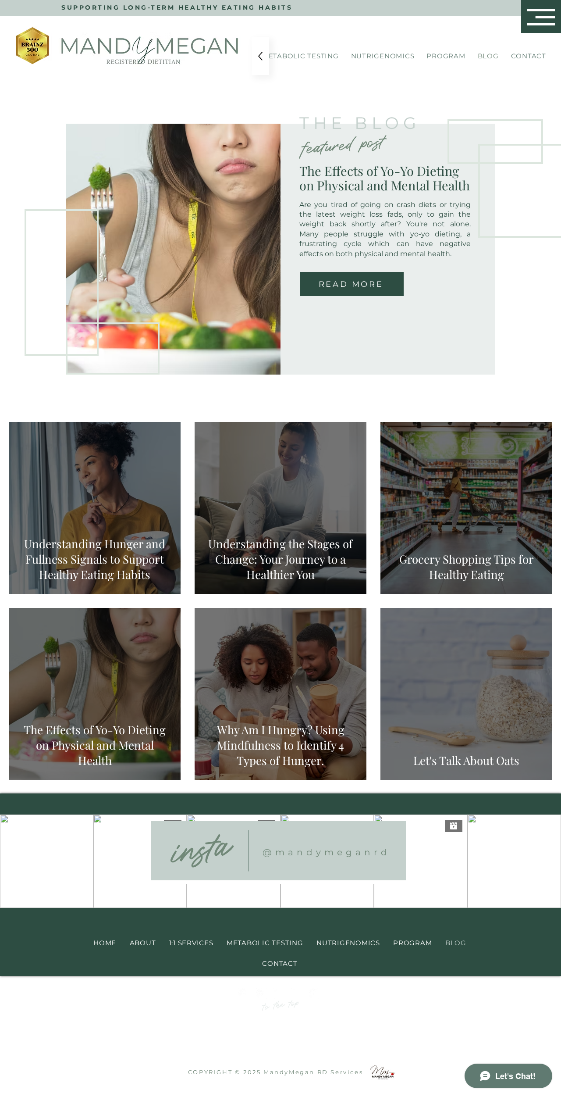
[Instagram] (243, 993)
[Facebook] (296, 993)
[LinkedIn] (278, 993)
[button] (541, 17)
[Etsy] (261, 993)
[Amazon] (314, 993)
